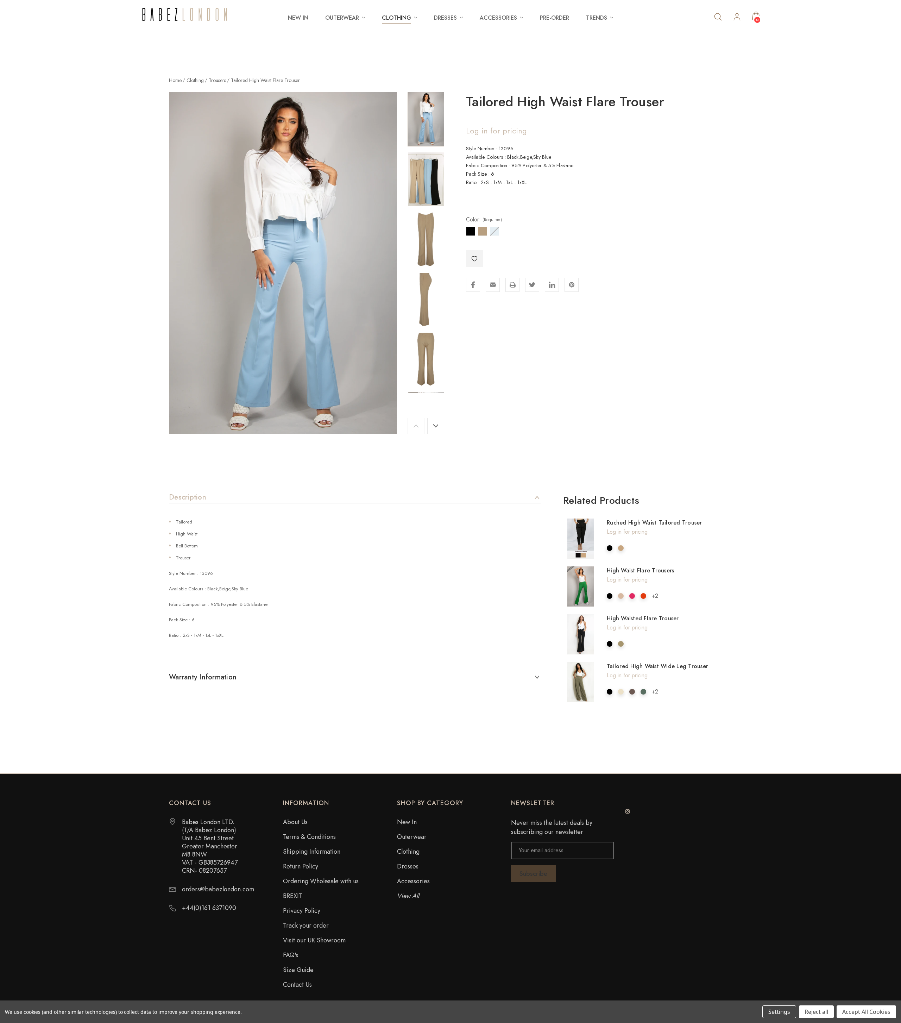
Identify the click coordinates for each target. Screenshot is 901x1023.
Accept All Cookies (866, 1012)
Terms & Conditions (309, 836)
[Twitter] (532, 285)
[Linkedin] (552, 285)
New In (298, 18)
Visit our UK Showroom (314, 940)
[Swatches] (609, 548)
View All (408, 895)
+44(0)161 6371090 (209, 908)
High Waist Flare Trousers (640, 570)
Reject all (816, 1012)
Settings (779, 1012)
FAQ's (290, 955)
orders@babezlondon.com (218, 889)
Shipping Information (311, 851)
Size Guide (298, 969)
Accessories (413, 881)
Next (435, 426)
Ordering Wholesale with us (321, 881)
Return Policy (300, 866)
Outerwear (412, 836)
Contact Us (297, 984)
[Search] (718, 16)
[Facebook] (473, 285)
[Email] (493, 285)
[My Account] (737, 17)
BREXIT (292, 895)
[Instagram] (627, 811)
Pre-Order (554, 18)
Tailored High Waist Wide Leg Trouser (657, 666)
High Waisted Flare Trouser (643, 618)
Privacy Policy (301, 910)
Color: (484, 219)
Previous (416, 426)
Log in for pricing (496, 130)
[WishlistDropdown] (474, 258)
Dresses (407, 866)
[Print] (512, 285)
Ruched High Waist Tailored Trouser (654, 523)
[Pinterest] (572, 285)
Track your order (306, 925)
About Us (295, 822)
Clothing (408, 851)
